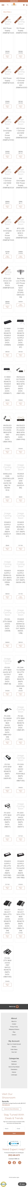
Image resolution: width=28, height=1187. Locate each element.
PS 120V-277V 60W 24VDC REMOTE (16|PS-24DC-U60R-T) (21, 820)
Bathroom (14, 1064)
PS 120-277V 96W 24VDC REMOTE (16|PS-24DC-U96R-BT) (21, 723)
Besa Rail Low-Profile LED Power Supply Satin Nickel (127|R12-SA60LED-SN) (20, 288)
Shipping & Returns (14, 1029)
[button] (14, 12)
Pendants (14, 1061)
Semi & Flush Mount (14, 1067)
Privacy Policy (14, 1026)
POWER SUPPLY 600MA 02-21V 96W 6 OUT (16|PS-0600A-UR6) (20, 626)
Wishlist (14, 1046)
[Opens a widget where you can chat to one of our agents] (22, 1184)
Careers (14, 1034)
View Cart (14, 1052)
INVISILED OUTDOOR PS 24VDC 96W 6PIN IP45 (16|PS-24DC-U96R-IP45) (20, 432)
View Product (7, 257)
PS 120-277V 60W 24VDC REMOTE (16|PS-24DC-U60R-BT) (7, 771)
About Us (14, 1021)
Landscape (14, 1075)
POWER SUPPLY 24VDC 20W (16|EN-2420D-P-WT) (7, 529)
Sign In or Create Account (14, 1044)
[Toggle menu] (4, 5)
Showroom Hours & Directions (11, 1109)
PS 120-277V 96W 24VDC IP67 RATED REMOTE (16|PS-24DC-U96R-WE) (7, 967)
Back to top (12, 1006)
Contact (14, 1024)
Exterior (14, 1072)
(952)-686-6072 (6, 1105)
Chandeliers (14, 1069)
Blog (14, 1032)
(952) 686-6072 (14, 1)
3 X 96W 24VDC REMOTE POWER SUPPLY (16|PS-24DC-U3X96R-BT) (20, 338)
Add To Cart (7, 56)
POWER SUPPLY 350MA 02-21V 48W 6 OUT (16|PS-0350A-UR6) (7, 578)
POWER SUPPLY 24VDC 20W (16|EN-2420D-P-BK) (20, 481)
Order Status (14, 1049)
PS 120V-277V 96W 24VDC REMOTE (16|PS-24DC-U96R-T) (7, 820)
